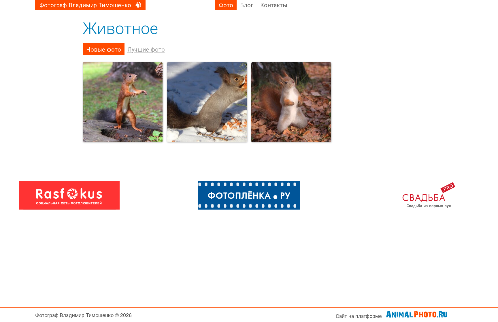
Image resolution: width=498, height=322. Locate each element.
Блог (246, 5)
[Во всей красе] (291, 102)
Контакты (273, 5)
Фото (226, 5)
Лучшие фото (146, 49)
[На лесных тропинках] (207, 102)
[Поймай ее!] (123, 102)
